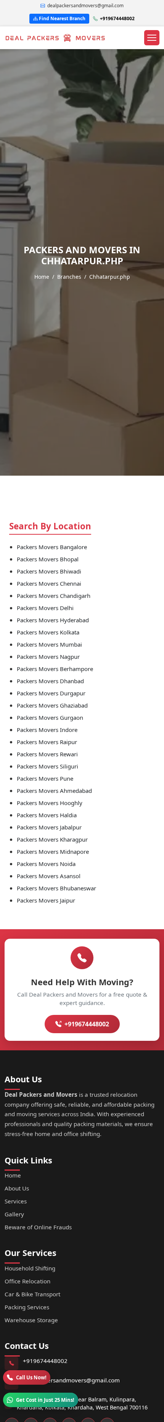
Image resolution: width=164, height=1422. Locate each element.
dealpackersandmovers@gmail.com (71, 1380)
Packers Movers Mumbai (49, 644)
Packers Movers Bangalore (52, 547)
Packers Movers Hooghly (49, 803)
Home (41, 276)
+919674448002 (117, 18)
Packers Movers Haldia (47, 815)
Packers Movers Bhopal (48, 559)
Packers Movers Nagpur (48, 656)
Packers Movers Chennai (49, 583)
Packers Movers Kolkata (48, 632)
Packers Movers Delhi (45, 608)
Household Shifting (30, 1268)
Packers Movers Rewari (47, 754)
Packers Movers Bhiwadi (49, 571)
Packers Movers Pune (45, 778)
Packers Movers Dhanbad (50, 681)
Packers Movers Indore (47, 729)
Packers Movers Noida (46, 864)
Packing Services (27, 1307)
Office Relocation (27, 1281)
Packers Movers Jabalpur (49, 827)
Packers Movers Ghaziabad (52, 705)
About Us (17, 1188)
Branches (69, 276)
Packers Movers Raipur (47, 742)
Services (16, 1201)
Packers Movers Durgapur (51, 693)
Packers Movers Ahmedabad (54, 790)
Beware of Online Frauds (38, 1227)
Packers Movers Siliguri (47, 766)
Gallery (14, 1214)
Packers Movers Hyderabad (53, 620)
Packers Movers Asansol (48, 876)
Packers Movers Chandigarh (53, 595)
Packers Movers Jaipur (46, 900)
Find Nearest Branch (61, 18)
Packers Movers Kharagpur (52, 839)
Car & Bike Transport (32, 1294)
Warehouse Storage (31, 1320)
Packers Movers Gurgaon (50, 717)
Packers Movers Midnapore (53, 851)
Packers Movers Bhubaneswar (56, 888)
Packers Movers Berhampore (55, 669)
